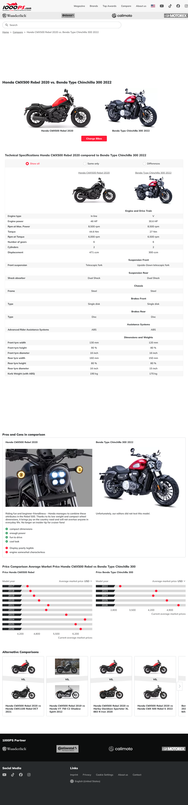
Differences (153, 163)
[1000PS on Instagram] (31, 774)
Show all (35, 163)
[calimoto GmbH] (122, 15)
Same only (93, 163)
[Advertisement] (94, 57)
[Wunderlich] (14, 15)
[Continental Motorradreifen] (68, 15)
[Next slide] (179, 686)
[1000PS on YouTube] (162, 6)
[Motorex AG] (176, 15)
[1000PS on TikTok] (170, 6)
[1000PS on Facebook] (178, 6)
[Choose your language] (153, 5)
